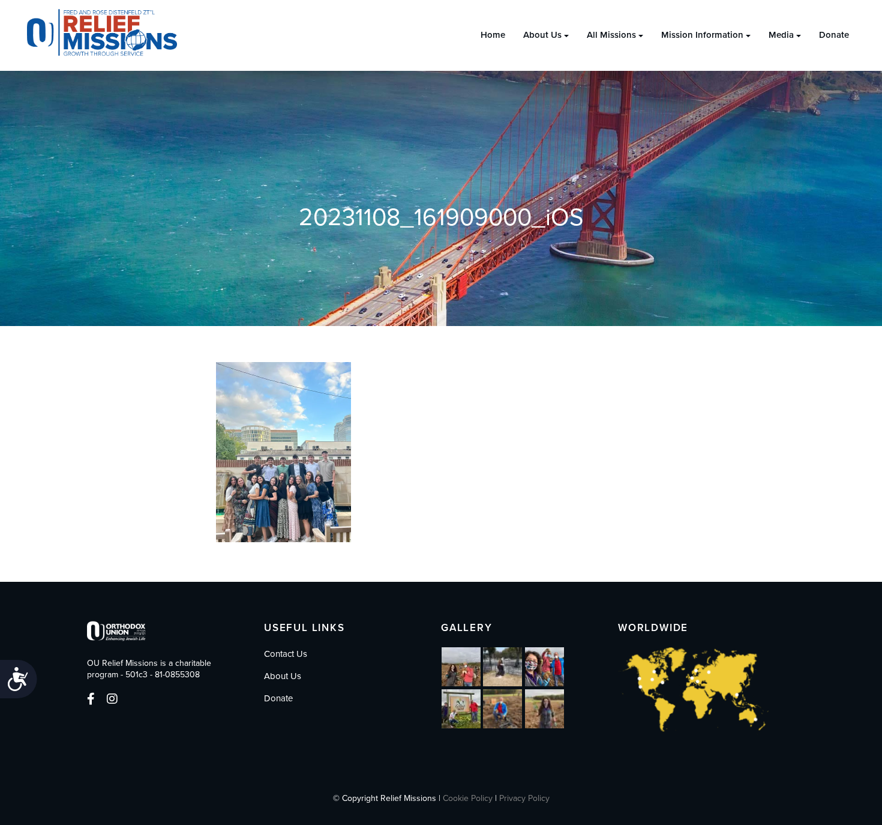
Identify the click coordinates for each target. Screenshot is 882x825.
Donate (834, 34)
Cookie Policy (468, 798)
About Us (542, 34)
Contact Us (285, 653)
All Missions (611, 34)
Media (781, 34)
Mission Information (702, 34)
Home (493, 34)
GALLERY (467, 627)
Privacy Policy (524, 798)
